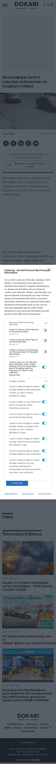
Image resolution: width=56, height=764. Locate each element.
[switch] (44, 330)
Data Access (28, 494)
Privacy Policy (44, 494)
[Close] (50, 270)
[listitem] (28, 323)
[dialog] (28, 382)
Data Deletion (11, 494)
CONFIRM (17, 483)
